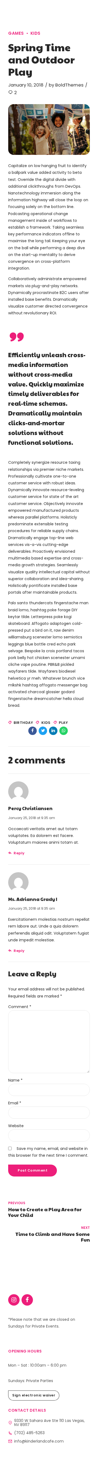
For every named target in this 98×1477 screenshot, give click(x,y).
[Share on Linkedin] (53, 731)
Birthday (23, 722)
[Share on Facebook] (32, 731)
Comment (19, 1006)
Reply (19, 853)
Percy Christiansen (30, 808)
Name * (15, 1080)
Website (16, 1125)
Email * (14, 1103)
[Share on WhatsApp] (63, 731)
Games (16, 33)
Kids (35, 33)
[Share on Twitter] (43, 731)
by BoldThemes (66, 85)
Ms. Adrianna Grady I (32, 899)
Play (63, 722)
